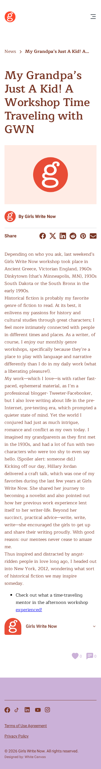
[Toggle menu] (93, 17)
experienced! (29, 609)
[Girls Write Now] (10, 21)
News (10, 51)
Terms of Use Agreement (25, 725)
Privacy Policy (16, 736)
